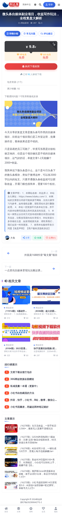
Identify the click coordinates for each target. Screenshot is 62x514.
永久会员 (47, 54)
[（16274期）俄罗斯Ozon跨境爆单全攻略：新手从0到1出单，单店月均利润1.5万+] (11, 474)
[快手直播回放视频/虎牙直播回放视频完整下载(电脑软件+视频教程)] (46, 332)
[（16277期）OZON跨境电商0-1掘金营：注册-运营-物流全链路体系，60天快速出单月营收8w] (11, 439)
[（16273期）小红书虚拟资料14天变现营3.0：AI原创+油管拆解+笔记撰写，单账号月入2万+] (11, 485)
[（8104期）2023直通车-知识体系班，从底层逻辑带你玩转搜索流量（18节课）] (16, 332)
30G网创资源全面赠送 (22, 379)
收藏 (39, 238)
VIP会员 (23, 54)
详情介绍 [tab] (13, 33)
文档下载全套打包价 (21, 372)
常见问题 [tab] (30, 33)
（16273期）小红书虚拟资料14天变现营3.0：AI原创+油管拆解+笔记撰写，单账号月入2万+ (38, 485)
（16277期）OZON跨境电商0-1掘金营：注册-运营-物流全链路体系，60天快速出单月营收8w (37, 439)
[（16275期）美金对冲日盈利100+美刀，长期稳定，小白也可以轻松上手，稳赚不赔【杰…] (11, 462)
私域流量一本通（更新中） (24, 386)
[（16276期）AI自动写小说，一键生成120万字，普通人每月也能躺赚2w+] (11, 451)
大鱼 (12, 237)
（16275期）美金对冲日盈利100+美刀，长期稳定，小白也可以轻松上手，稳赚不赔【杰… (38, 462)
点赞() (52, 238)
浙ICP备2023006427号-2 (31, 502)
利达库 (39, 499)
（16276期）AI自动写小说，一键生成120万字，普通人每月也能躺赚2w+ (37, 450)
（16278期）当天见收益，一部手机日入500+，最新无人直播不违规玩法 (37, 427)
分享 (27, 238)
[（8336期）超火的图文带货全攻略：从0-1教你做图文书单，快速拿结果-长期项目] (46, 295)
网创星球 (25, 23)
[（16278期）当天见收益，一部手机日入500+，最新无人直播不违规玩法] (11, 428)
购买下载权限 (32, 66)
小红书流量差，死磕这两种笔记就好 (29, 406)
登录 (50, 4)
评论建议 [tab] (48, 33)
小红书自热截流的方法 (22, 392)
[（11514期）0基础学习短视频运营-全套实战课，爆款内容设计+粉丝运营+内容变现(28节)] (16, 295)
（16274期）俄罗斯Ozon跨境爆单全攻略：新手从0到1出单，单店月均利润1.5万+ (38, 474)
